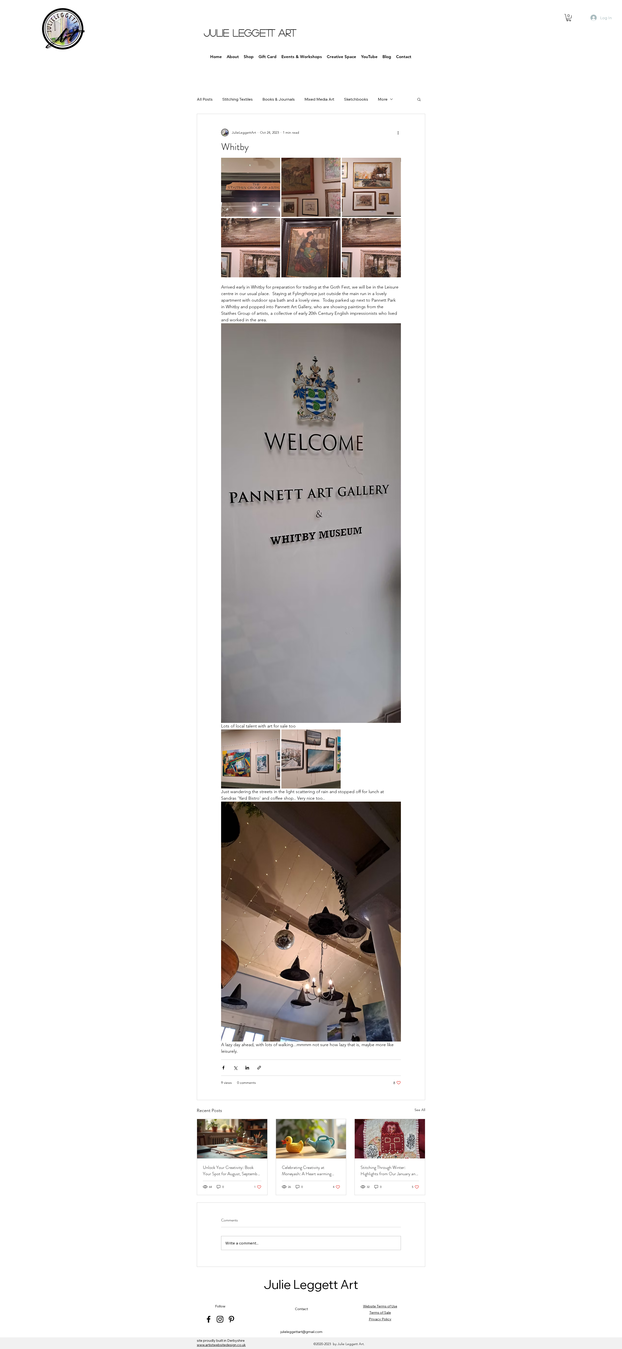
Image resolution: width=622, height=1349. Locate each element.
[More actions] (398, 132)
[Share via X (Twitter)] (235, 1067)
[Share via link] (259, 1067)
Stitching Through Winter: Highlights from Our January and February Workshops (389, 1170)
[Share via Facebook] (223, 1067)
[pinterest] (231, 1319)
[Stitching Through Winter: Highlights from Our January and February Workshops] (390, 1138)
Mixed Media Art (319, 99)
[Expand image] (250, 187)
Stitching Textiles (237, 99)
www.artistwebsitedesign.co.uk (221, 1345)
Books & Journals (278, 99)
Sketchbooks (356, 99)
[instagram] (220, 1319)
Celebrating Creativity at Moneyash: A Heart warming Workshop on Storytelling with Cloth (308, 1170)
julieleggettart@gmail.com (301, 1332)
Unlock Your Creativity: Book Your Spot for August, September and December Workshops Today (232, 1170)
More (383, 99)
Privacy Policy (380, 1319)
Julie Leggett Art (311, 1284)
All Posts (205, 99)
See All (420, 1110)
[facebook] (208, 1319)
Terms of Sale (380, 1312)
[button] (568, 17)
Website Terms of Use (380, 1306)
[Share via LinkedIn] (247, 1067)
